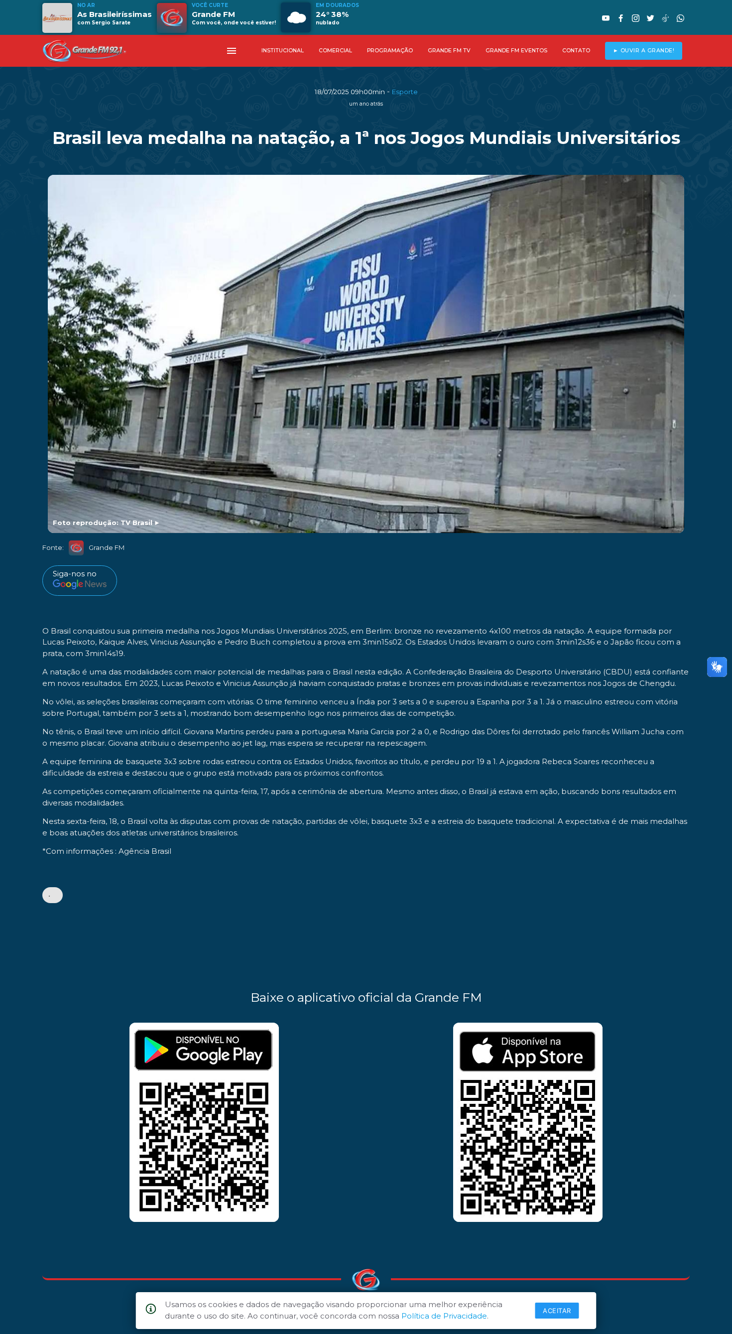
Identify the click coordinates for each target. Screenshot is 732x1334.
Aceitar (557, 1311)
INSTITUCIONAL (282, 50)
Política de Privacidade (444, 1316)
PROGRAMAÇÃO (390, 50)
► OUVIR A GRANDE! (644, 50)
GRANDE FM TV (449, 50)
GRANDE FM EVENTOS (516, 50)
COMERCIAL (335, 50)
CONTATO (576, 50)
